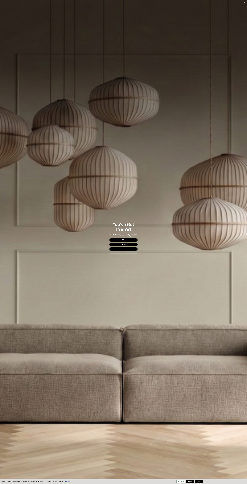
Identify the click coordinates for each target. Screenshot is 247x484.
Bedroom (123, 249)
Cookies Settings (180, 481)
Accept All (199, 481)
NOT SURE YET (123, 252)
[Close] (245, 481)
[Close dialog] (245, 2)
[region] (123, 481)
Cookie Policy (67, 481)
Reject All (190, 481)
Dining (123, 244)
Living (123, 240)
